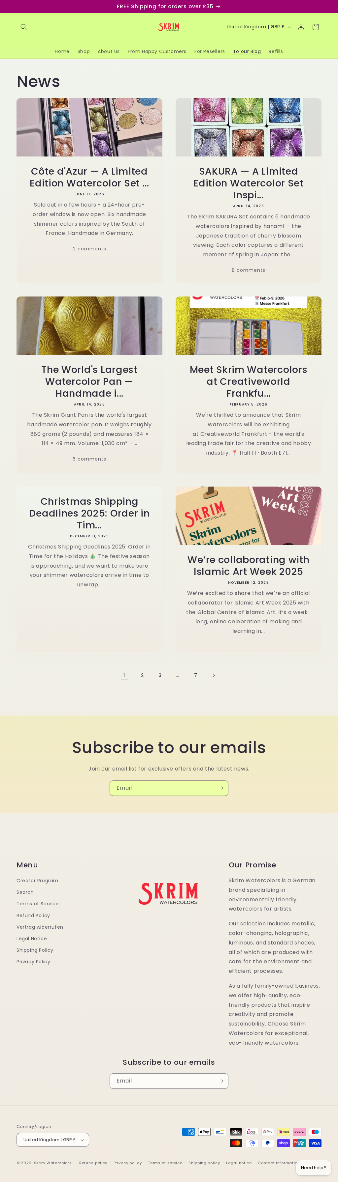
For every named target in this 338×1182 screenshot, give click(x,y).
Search (25, 892)
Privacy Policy (33, 961)
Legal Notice (32, 938)
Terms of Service (38, 903)
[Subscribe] (221, 788)
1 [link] (124, 675)
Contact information (279, 1163)
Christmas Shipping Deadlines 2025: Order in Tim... (89, 513)
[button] (24, 27)
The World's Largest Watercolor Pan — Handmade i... (89, 381)
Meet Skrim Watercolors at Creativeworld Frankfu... (249, 381)
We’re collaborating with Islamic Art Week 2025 (248, 565)
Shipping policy (204, 1163)
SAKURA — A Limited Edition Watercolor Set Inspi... (248, 183)
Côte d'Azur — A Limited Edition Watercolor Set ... (89, 177)
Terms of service (165, 1163)
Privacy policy (128, 1163)
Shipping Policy (35, 950)
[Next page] (213, 675)
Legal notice (239, 1163)
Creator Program (37, 880)
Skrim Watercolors (53, 1163)
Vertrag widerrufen (40, 927)
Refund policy (93, 1163)
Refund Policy (33, 915)
